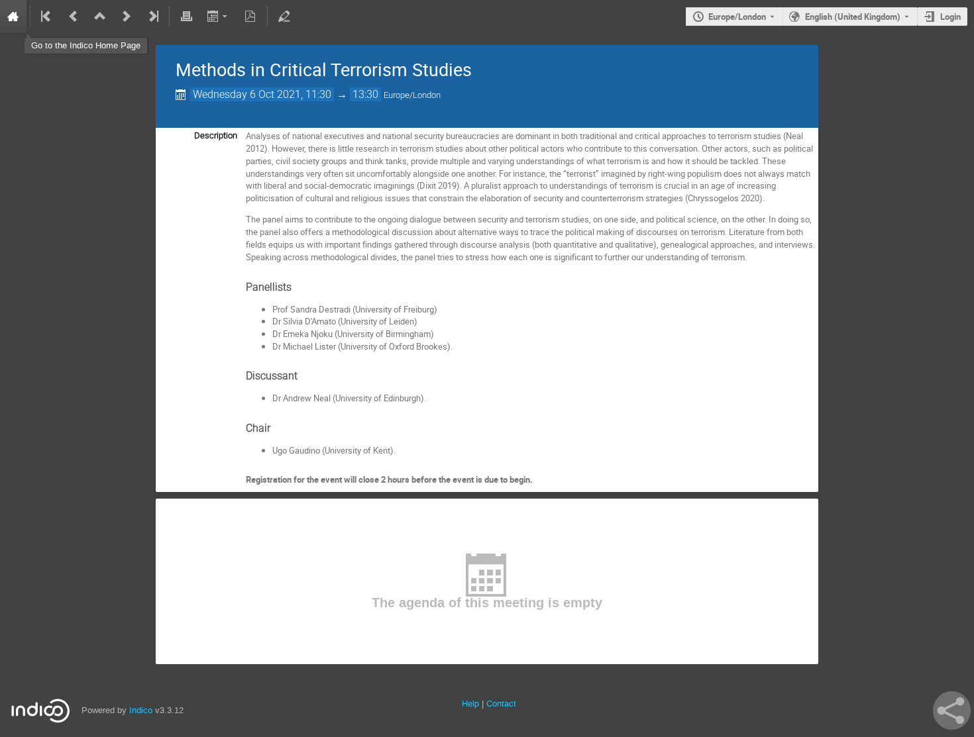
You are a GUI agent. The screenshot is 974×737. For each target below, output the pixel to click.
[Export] (218, 16)
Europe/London (737, 17)
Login (950, 17)
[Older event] (73, 16)
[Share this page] (952, 710)
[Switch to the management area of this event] (284, 16)
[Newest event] (152, 16)
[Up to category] (100, 16)
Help (470, 703)
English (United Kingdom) (852, 17)
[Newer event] (126, 16)
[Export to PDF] (250, 16)
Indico (140, 710)
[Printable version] (186, 16)
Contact (501, 703)
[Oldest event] (47, 16)
